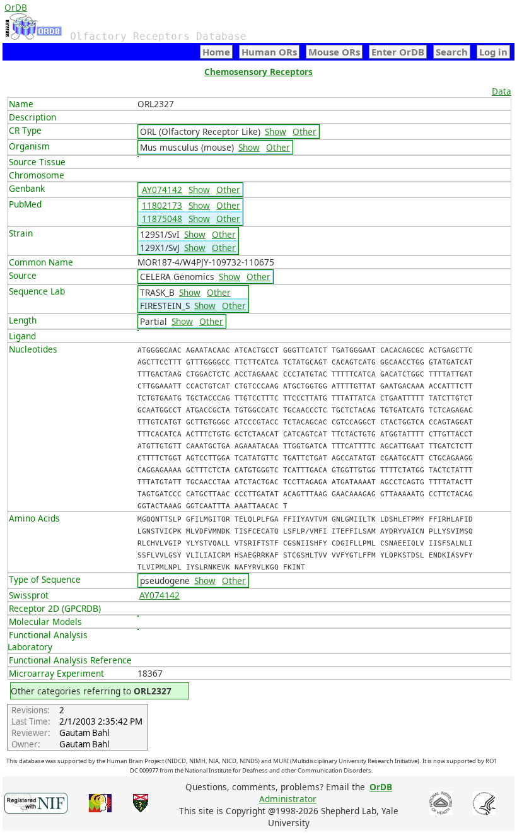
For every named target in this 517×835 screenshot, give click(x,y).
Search (452, 51)
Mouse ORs (334, 51)
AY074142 (162, 190)
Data (501, 91)
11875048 (162, 219)
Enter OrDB (397, 51)
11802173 (162, 205)
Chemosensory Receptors (258, 72)
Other (305, 131)
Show (275, 131)
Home (216, 51)
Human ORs (269, 51)
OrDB (15, 7)
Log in (493, 51)
